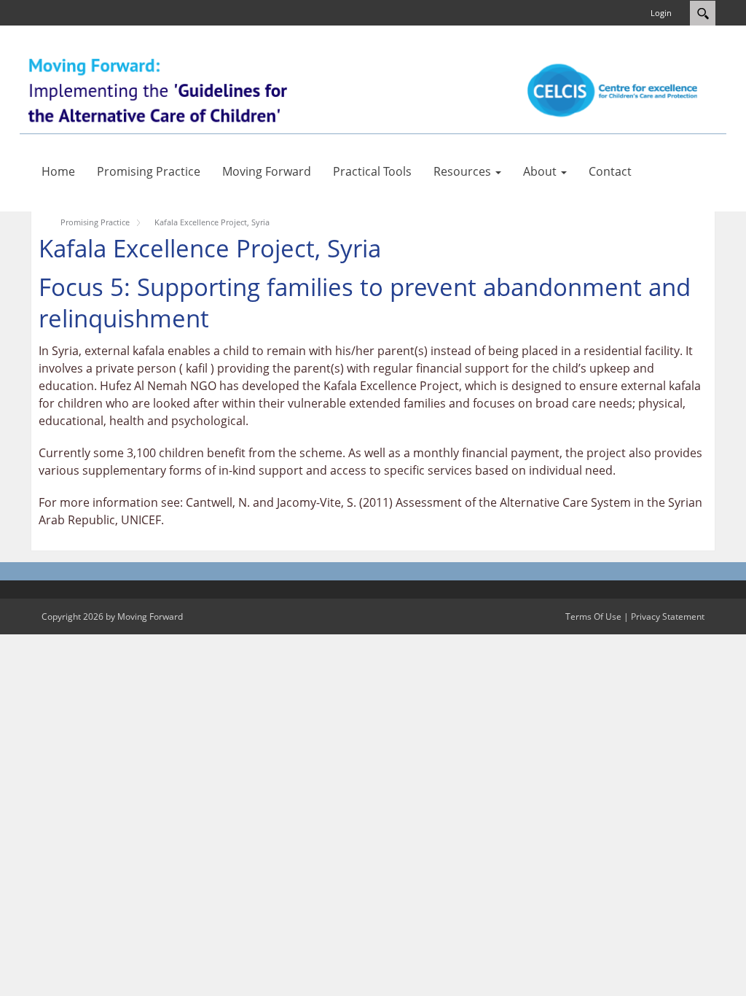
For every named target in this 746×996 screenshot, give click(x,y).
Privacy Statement (667, 616)
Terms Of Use (593, 616)
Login (661, 12)
